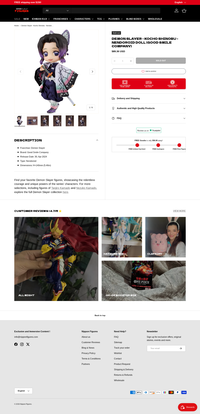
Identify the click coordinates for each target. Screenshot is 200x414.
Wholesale (119, 380)
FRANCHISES (60, 19)
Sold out (161, 61)
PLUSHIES (114, 19)
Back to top (100, 315)
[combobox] (101, 10)
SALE (17, 19)
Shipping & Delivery (123, 369)
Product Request (122, 364)
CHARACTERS (82, 19)
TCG (99, 19)
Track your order (122, 348)
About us (86, 337)
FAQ (116, 337)
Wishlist (118, 353)
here (65, 192)
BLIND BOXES (133, 19)
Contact (117, 358)
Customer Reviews (91, 342)
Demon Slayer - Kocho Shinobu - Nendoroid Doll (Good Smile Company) (37, 25)
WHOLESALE (155, 19)
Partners (86, 364)
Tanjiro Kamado (60, 187)
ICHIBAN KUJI (39, 19)
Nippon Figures (26, 404)
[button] (184, 11)
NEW (26, 19)
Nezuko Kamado (86, 187)
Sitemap (118, 342)
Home (16, 25)
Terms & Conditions (91, 358)
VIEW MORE (179, 211)
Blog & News (88, 348)
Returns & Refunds (123, 375)
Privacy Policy (88, 353)
